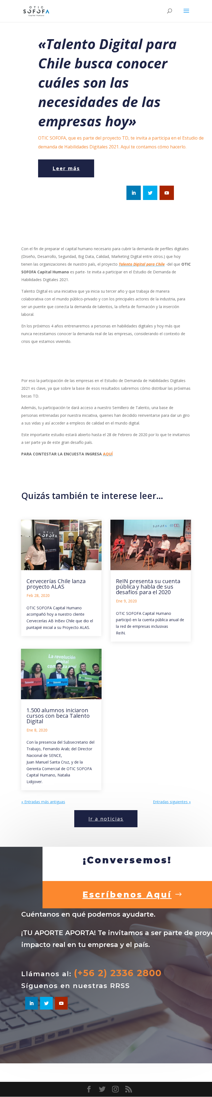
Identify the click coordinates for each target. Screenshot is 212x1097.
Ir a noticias (105, 818)
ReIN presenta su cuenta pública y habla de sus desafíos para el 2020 (148, 586)
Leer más (66, 168)
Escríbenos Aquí (127, 895)
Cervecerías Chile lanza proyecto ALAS (56, 583)
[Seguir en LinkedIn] (133, 193)
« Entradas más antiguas (43, 801)
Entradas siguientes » (172, 801)
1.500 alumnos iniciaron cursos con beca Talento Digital (58, 715)
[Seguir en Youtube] (167, 193)
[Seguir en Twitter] (150, 193)
